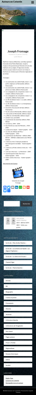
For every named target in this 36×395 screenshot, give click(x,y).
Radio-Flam (9, 378)
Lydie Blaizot (18, 57)
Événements (9, 303)
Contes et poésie (11, 297)
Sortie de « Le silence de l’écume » (16, 256)
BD (7, 286)
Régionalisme (10, 348)
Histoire (8, 309)
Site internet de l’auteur (10, 163)
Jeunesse (8, 314)
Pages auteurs (10, 337)
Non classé (9, 331)
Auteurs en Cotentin (12, 1)
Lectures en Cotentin (12, 380)
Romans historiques (12, 354)
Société (8, 365)
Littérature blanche (12, 320)
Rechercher (8, 199)
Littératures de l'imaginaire (14, 326)
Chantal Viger (10, 262)
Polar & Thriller (11, 343)
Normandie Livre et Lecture (14, 383)
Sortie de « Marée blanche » (14, 268)
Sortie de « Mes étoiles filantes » (16, 243)
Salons (8, 359)
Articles (8, 280)
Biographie (9, 292)
